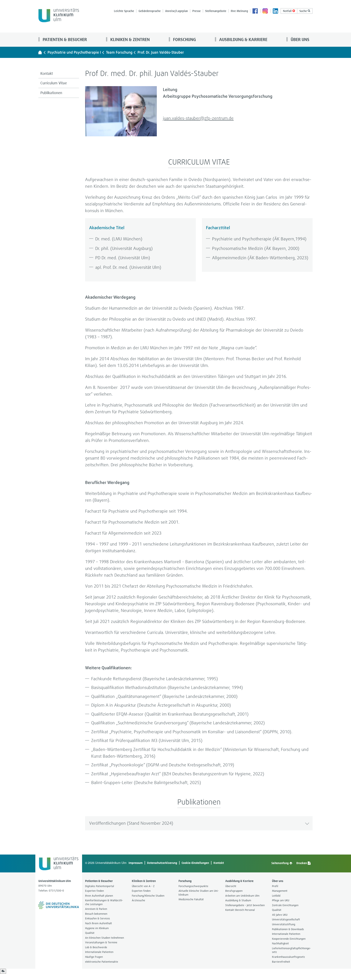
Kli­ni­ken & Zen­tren (129, 39)
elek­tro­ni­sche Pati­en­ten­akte (101, 961)
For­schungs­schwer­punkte (193, 886)
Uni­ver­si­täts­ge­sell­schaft (286, 919)
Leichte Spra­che (124, 11)
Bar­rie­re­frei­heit (281, 961)
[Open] (3, 971)
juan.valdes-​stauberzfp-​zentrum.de (198, 118)
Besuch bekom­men (96, 913)
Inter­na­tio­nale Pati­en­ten (99, 951)
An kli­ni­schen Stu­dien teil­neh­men (104, 937)
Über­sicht (230, 886)
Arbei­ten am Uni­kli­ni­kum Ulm (242, 895)
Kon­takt (46, 73)
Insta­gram (265, 11)
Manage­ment (279, 890)
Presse (196, 11)
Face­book (255, 11)
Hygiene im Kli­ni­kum (97, 928)
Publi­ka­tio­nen (51, 93)
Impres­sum (136, 862)
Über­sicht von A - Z (143, 886)
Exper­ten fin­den (94, 890)
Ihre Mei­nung (239, 11)
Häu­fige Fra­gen (94, 956)
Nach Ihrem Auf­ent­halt (98, 923)
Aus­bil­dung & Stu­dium (238, 900)
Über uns (299, 39)
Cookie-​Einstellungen (195, 862)
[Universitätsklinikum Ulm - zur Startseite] (40, 52)
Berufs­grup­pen (234, 890)
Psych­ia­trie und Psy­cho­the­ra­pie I (74, 52)
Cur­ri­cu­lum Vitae (53, 83)
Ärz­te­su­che (138, 900)
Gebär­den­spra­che (150, 11)
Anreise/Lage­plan (176, 11)
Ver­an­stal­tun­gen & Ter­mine (101, 942)
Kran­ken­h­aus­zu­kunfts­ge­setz (288, 956)
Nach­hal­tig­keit (280, 943)
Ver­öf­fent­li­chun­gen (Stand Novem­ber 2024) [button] (131, 823)
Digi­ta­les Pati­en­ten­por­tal (99, 886)
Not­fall (287, 11)
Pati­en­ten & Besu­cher (64, 39)
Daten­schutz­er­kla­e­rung (162, 862)
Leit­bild (276, 895)
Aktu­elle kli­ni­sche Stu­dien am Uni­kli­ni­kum (199, 892)
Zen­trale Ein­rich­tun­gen (285, 905)
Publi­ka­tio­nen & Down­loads (288, 929)
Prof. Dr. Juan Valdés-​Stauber (161, 52)
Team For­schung (119, 52)
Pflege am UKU (280, 900)
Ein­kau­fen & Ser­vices (97, 918)
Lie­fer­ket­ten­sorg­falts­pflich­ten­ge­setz (291, 950)
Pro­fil (275, 886)
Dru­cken (302, 863)
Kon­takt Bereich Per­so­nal (240, 909)
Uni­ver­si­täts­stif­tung (283, 924)
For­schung (184, 39)
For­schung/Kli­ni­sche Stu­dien (148, 895)
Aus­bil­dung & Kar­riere (242, 39)
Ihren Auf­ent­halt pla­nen (99, 895)
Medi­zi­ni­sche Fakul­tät (191, 899)
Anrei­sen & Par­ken (96, 908)
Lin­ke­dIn (276, 11)
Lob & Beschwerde (96, 947)
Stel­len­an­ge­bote (215, 11)
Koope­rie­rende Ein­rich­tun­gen (289, 938)
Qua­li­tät (89, 932)
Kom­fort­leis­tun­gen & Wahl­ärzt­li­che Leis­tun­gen (104, 902)
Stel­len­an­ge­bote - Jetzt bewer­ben (245, 905)
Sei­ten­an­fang (280, 863)
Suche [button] (303, 11)
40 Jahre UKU (279, 914)
